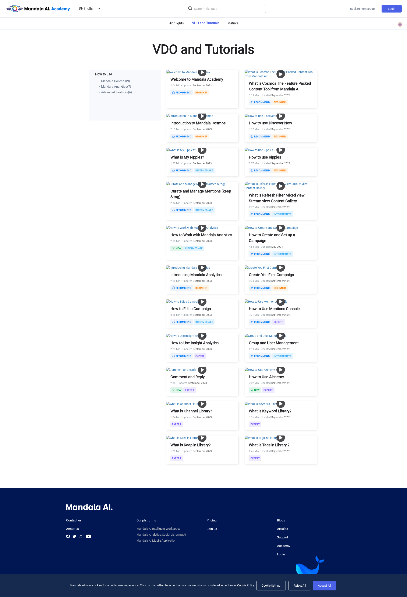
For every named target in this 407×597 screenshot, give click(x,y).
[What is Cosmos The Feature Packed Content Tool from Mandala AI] (281, 74)
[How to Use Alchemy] (260, 369)
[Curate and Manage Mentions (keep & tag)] (195, 183)
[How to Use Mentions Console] (266, 301)
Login (391, 8)
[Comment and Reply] (181, 369)
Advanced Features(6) (116, 92)
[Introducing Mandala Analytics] (188, 267)
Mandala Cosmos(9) (115, 81)
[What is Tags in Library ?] (262, 437)
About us (72, 529)
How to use (103, 74)
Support (282, 537)
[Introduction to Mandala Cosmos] (189, 115)
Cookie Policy (246, 585)
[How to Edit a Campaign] (183, 301)
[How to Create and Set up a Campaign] (271, 227)
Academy (283, 546)
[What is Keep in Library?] (183, 437)
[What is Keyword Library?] (263, 403)
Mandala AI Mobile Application (156, 540)
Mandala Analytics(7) (116, 86)
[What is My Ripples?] (181, 150)
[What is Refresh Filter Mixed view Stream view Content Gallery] (281, 185)
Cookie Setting (271, 585)
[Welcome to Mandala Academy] (188, 72)
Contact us (74, 520)
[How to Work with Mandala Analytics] (192, 227)
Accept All (324, 585)
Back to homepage (362, 8)
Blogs (281, 520)
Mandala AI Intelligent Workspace (158, 528)
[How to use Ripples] (259, 150)
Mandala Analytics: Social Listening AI (161, 534)
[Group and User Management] (266, 335)
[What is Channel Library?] (184, 403)
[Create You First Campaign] (264, 267)
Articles (282, 529)
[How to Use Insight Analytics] (186, 335)
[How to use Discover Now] (263, 115)
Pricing (211, 520)
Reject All (300, 585)
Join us (212, 529)
